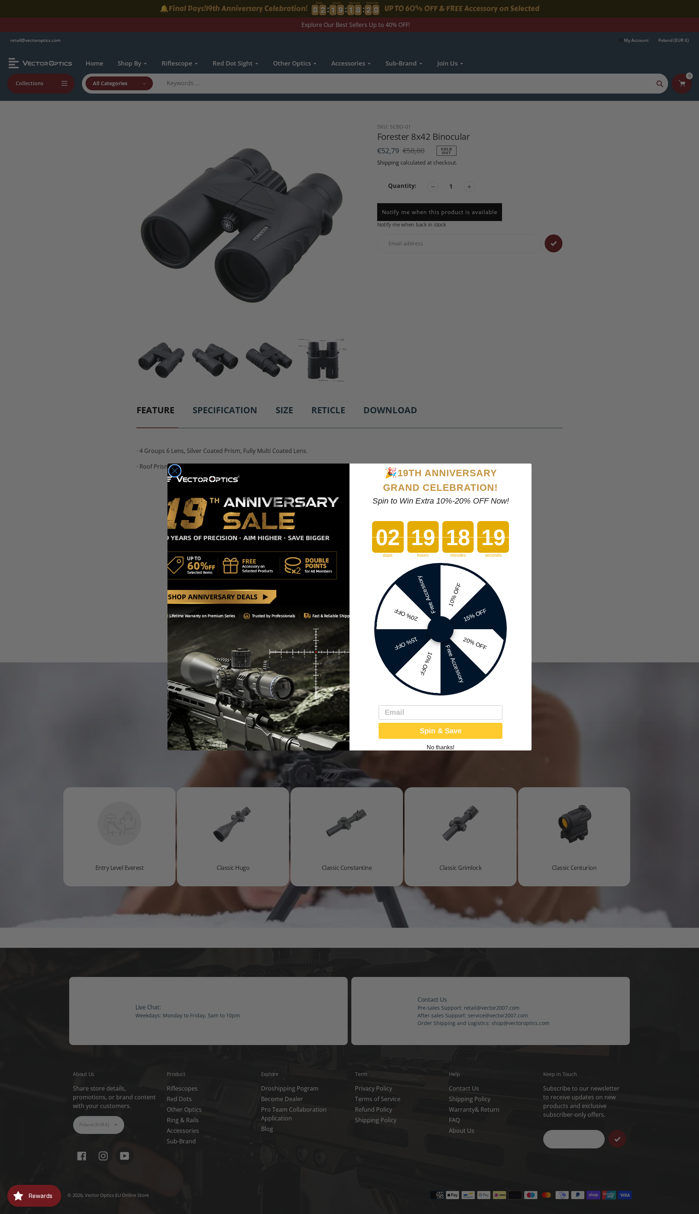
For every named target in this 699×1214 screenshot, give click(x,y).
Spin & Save (441, 731)
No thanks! (440, 747)
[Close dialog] (175, 471)
